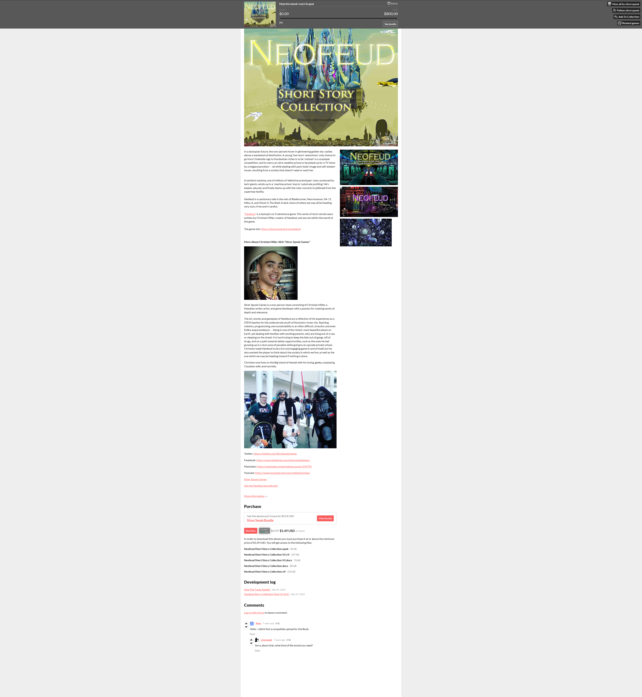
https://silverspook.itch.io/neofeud (281, 228)
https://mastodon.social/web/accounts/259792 (284, 466)
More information (254, 496)
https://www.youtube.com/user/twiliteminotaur (282, 472)
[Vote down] (246, 627)
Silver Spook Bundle (260, 520)
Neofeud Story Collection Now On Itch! (266, 594)
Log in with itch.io (254, 612)
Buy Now (250, 530)
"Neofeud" (250, 213)
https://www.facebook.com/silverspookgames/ (283, 460)
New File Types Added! (257, 589)
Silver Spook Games (255, 479)
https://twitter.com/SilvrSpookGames (275, 453)
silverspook (266, 640)
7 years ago (268, 623)
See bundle (390, 24)
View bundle (325, 518)
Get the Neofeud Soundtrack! (261, 485)
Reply (252, 634)
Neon (258, 623)
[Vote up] (246, 623)
